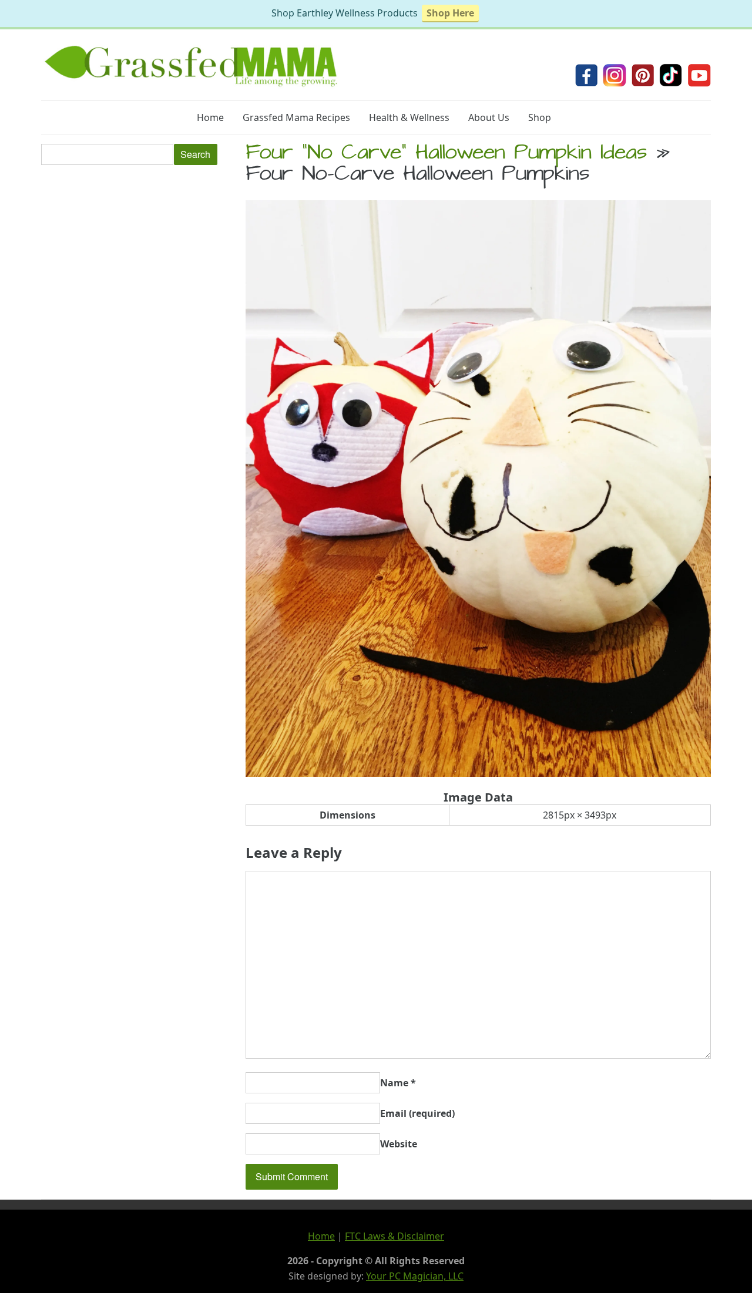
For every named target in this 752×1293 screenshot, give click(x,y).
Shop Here (450, 12)
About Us (488, 117)
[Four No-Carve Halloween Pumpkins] (478, 773)
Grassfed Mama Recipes (296, 117)
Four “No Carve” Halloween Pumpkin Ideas (446, 154)
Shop (539, 117)
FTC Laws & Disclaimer (394, 1236)
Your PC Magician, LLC (415, 1276)
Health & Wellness (409, 117)
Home (210, 117)
